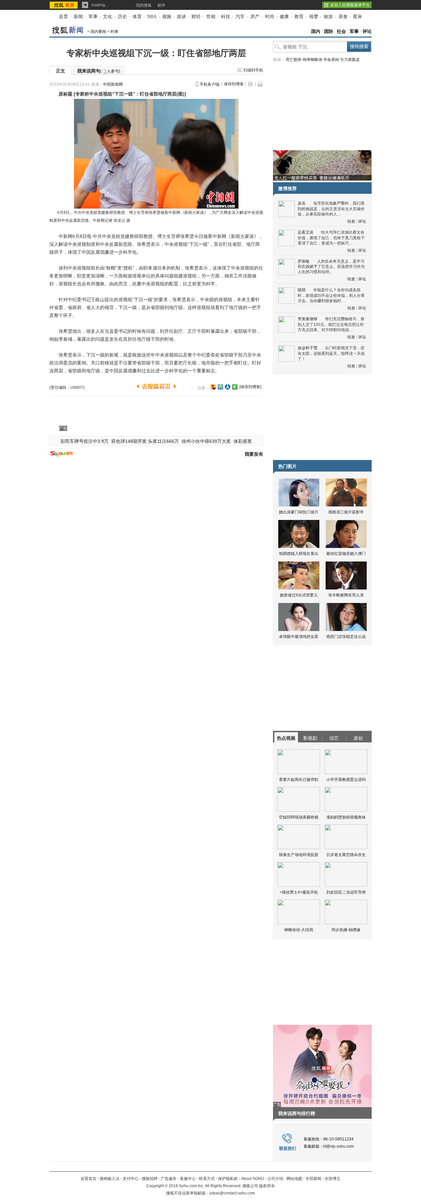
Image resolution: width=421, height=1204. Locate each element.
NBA (152, 16)
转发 (351, 221)
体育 (137, 16)
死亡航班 (294, 59)
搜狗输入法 (109, 1178)
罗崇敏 (304, 261)
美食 (343, 16)
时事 (114, 31)
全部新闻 (313, 1178)
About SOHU (252, 1178)
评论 (367, 31)
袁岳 (302, 203)
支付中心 (130, 1178)
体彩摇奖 (243, 441)
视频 (166, 16)
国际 (328, 31)
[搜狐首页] (64, 5)
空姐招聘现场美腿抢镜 (298, 817)
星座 (357, 16)
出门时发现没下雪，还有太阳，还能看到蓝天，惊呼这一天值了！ (331, 353)
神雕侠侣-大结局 (298, 930)
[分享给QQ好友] (220, 386)
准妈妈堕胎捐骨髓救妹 (346, 817)
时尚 (269, 16)
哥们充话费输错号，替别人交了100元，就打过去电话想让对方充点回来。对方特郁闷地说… (331, 324)
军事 (93, 16)
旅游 (328, 16)
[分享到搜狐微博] (213, 386)
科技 (225, 16)
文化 (107, 16)
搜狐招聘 (150, 1178)
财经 (196, 16)
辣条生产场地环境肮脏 (298, 854)
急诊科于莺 (307, 348)
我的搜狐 (144, 5)
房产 (255, 16)
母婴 (313, 16)
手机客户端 (209, 84)
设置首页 (88, 1178)
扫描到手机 (253, 70)
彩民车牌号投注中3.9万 (85, 441)
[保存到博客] (250, 387)
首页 (63, 16)
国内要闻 (98, 31)
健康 (284, 16)
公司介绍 (275, 1178)
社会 (341, 31)
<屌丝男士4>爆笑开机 (299, 892)
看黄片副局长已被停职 (298, 779)
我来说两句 (98, 70)
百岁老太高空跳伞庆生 (346, 854)
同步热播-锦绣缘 (346, 930)
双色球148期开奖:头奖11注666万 (145, 441)
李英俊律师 (307, 319)
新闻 (78, 16)
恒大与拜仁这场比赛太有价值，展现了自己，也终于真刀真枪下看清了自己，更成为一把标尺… (331, 237)
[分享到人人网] (227, 386)
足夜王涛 (305, 232)
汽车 (240, 16)
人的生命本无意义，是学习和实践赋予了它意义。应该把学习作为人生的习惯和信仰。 (331, 266)
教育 (299, 16)
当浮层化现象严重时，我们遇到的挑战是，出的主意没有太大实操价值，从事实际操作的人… (331, 208)
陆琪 (302, 290)
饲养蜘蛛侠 (312, 59)
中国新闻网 (113, 84)
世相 (210, 16)
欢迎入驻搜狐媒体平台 (350, 5)
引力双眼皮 (350, 59)
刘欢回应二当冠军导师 (346, 892)
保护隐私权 (228, 1178)
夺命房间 (331, 59)
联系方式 (207, 1178)
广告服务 (169, 1178)
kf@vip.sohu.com (338, 1146)
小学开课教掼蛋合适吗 (346, 779)
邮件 (161, 5)
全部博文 (332, 1178)
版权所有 (267, 1186)
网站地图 (294, 1178)
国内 (315, 31)
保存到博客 (234, 84)
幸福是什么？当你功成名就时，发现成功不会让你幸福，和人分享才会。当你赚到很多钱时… (331, 295)
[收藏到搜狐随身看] (234, 386)
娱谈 (181, 16)
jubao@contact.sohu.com (232, 1193)
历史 (122, 16)
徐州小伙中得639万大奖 (206, 441)
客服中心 (188, 1178)
